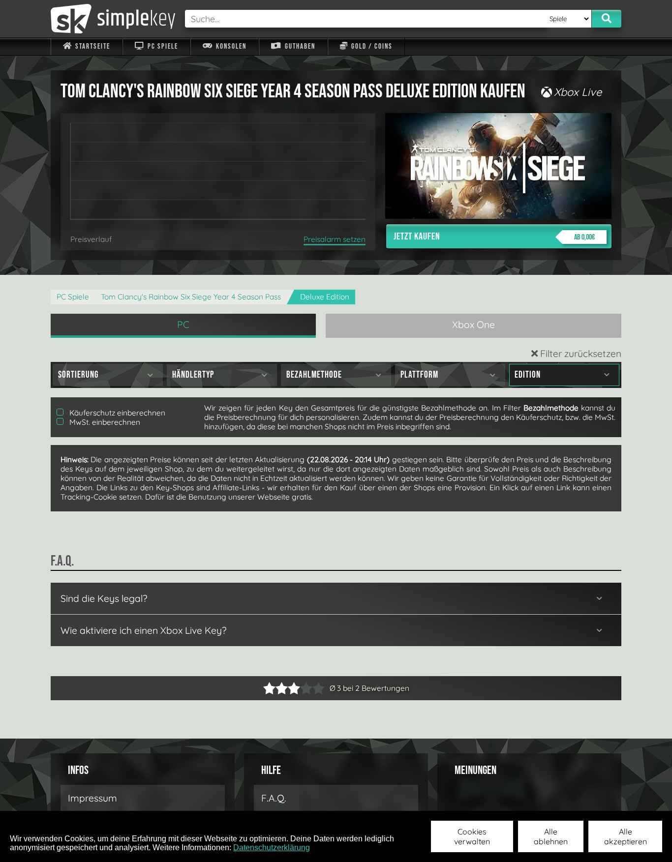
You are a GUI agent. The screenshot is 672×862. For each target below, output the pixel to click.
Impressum (92, 798)
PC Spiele (162, 46)
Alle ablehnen (551, 836)
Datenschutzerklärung (271, 847)
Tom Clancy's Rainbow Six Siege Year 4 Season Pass (191, 296)
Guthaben (299, 46)
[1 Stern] (269, 688)
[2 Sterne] (275, 688)
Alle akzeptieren (625, 836)
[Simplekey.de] (113, 18)
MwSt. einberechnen (103, 422)
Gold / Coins (371, 46)
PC (183, 324)
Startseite (91, 46)
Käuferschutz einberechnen (116, 412)
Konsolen (230, 46)
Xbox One (473, 324)
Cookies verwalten (472, 836)
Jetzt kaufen (494, 236)
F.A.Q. (273, 798)
